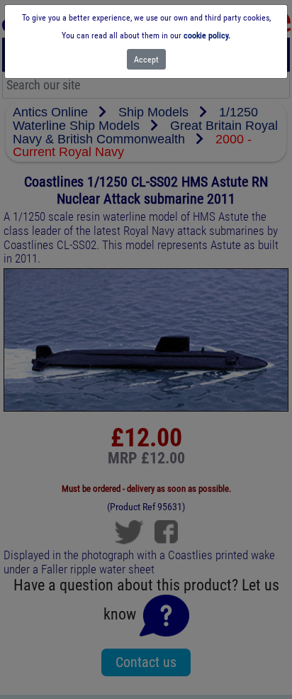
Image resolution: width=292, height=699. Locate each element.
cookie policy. (207, 35)
